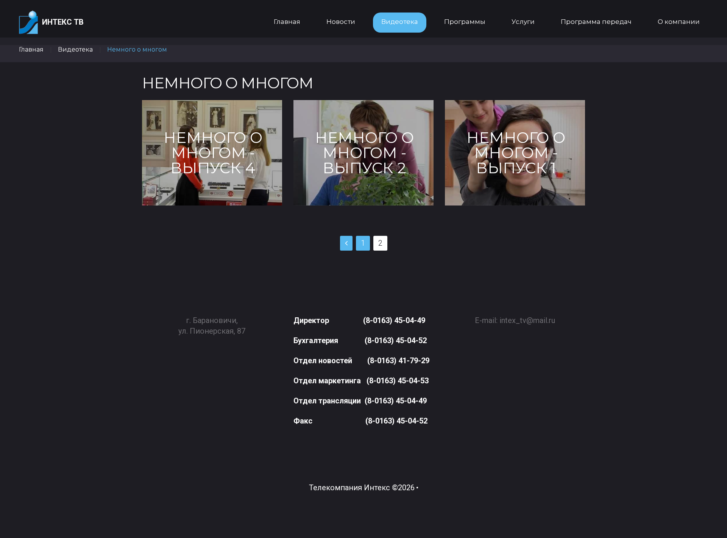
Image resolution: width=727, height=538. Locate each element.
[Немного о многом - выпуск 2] (363, 152)
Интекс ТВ (63, 22)
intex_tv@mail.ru (527, 320)
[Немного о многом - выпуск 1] (515, 152)
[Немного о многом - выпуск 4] (212, 152)
